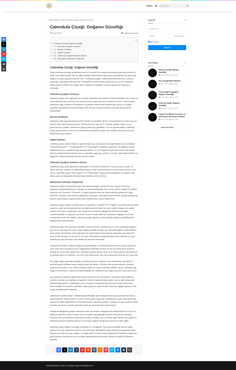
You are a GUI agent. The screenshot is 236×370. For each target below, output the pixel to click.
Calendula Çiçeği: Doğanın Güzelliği (68, 43)
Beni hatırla (154, 42)
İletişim (149, 6)
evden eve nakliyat (67, 366)
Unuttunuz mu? (179, 36)
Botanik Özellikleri (64, 49)
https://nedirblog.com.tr (84, 366)
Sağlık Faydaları (63, 52)
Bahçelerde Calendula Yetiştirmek (70, 59)
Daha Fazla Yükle (167, 127)
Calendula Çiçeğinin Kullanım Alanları (72, 56)
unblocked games (53, 366)
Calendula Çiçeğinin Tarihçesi (68, 46)
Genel (62, 20)
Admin (162, 75)
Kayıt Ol (167, 48)
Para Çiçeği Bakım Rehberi (170, 81)
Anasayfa (55, 20)
